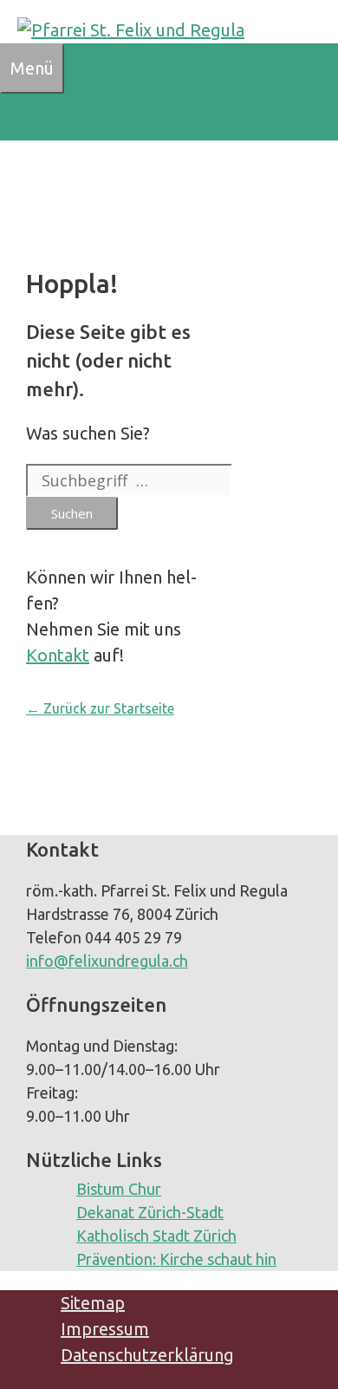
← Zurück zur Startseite (100, 708)
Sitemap (93, 1303)
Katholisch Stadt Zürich (156, 1235)
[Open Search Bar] (14, 116)
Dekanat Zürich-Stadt (150, 1212)
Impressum (105, 1329)
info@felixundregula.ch (107, 960)
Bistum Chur (118, 1188)
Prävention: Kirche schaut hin (176, 1259)
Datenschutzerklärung (147, 1355)
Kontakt (57, 655)
